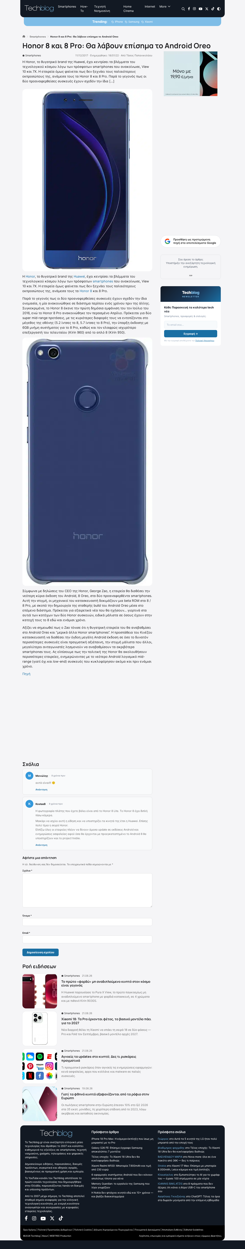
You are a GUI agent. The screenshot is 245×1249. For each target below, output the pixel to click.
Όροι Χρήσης (29, 1229)
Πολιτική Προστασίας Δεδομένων (55, 1229)
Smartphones (67, 6)
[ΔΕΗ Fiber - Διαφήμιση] (191, 73)
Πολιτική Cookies (83, 1229)
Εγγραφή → (191, 333)
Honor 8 (86, 291)
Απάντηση (41, 789)
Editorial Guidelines (193, 1229)
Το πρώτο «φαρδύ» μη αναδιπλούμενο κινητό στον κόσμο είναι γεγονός (105, 983)
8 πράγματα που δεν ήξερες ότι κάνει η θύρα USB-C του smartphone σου (186, 1187)
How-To (84, 9)
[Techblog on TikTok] (212, 8)
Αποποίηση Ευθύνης (172, 1229)
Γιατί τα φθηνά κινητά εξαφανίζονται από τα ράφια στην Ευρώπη (105, 1096)
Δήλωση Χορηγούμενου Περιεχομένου (113, 1229)
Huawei (79, 276)
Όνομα (27, 915)
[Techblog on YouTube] (200, 8)
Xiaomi (149, 21)
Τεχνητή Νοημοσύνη (102, 9)
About (45, 1235)
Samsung (133, 21)
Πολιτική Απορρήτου (204, 340)
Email (26, 932)
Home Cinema (128, 9)
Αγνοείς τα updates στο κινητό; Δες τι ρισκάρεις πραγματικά (98, 1058)
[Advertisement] (87, 718)
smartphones (103, 281)
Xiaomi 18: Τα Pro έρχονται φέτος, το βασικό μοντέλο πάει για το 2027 (106, 1021)
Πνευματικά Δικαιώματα (147, 1229)
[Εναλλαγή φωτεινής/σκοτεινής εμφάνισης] (218, 8)
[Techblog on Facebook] (189, 8)
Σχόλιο (27, 870)
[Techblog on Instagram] (194, 8)
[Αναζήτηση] (183, 8)
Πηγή (26, 674)
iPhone (119, 21)
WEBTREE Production (60, 1235)
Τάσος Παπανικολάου (139, 55)
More (162, 6)
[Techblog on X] (206, 8)
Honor (30, 276)
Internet (150, 6)
